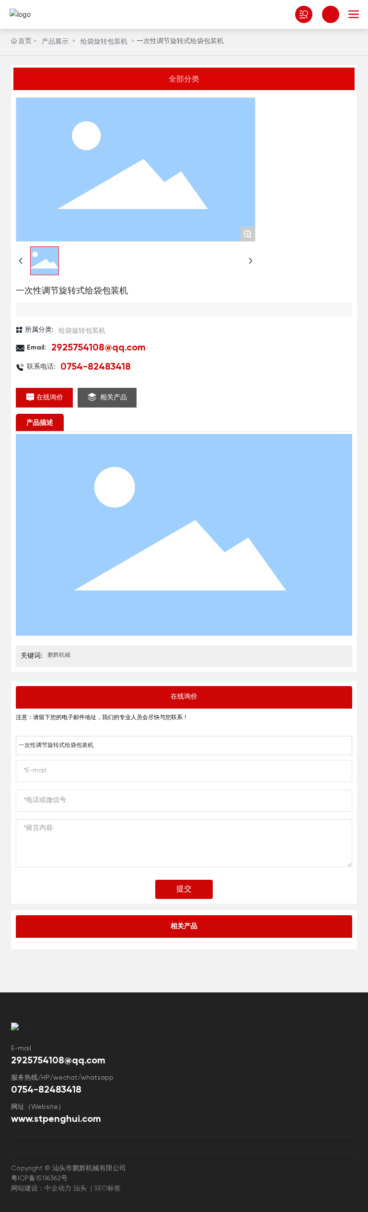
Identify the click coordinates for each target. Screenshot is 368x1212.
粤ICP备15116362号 (39, 1178)
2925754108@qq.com (98, 348)
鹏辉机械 (58, 655)
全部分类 (184, 78)
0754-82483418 (98, 367)
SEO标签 (107, 1188)
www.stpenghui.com (56, 1119)
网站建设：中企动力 (41, 1188)
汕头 (80, 1188)
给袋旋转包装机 (103, 41)
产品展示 (55, 41)
